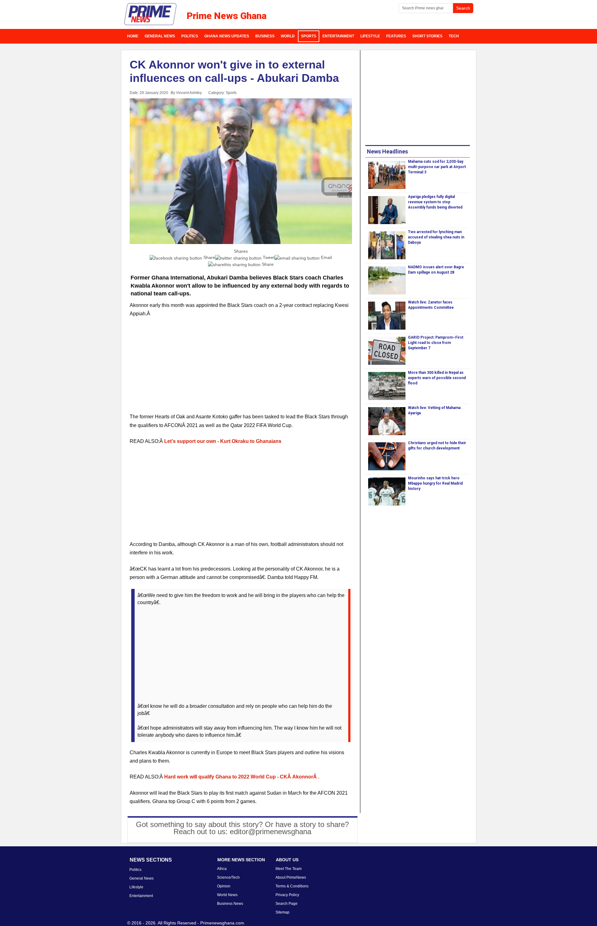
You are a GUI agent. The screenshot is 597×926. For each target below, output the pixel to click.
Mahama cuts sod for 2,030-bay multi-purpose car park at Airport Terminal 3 (437, 166)
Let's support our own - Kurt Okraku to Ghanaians (222, 441)
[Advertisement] (241, 368)
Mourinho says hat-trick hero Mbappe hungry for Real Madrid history (435, 483)
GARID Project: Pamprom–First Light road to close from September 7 (435, 342)
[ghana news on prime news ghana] (150, 14)
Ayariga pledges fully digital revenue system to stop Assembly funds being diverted (435, 202)
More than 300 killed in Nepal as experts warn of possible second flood (437, 377)
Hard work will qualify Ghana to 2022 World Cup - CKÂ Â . (241, 776)
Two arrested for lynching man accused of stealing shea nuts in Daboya (436, 237)
